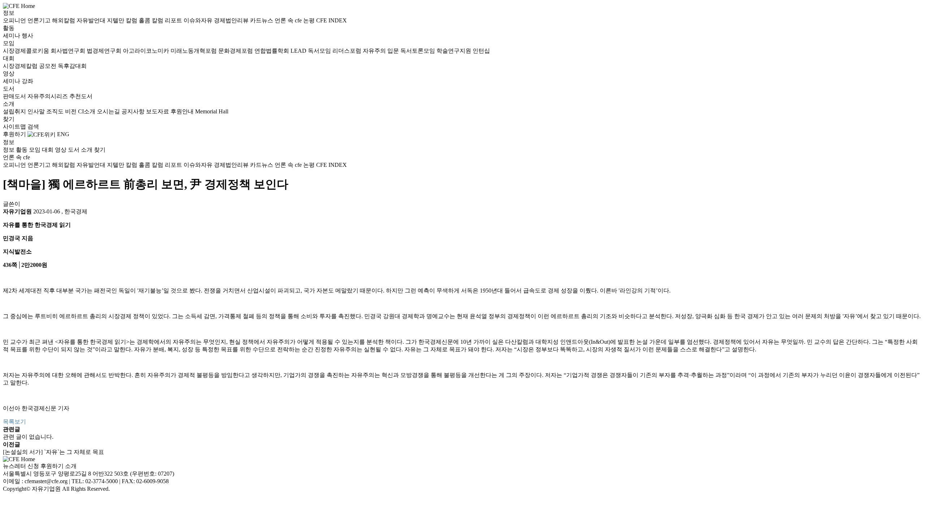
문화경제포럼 (236, 51)
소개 (8, 104)
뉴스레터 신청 (21, 466)
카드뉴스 (262, 20)
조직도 (55, 111)
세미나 (12, 35)
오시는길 (109, 111)
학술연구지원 (454, 51)
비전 (71, 111)
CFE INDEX (331, 20)
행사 (27, 35)
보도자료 (158, 111)
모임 (8, 43)
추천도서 (80, 96)
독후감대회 (72, 66)
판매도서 (15, 96)
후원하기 (14, 134)
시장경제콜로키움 (27, 51)
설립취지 (15, 111)
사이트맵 (15, 127)
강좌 (27, 81)
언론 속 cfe (289, 20)
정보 (8, 13)
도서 (8, 89)
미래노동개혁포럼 (194, 51)
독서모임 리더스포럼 (335, 51)
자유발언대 (92, 20)
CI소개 (87, 111)
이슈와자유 (199, 20)
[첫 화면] (19, 6)
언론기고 (39, 20)
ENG (63, 134)
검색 (33, 127)
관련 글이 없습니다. (28, 437)
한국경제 (75, 211)
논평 (309, 20)
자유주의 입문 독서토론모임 (399, 51)
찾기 (8, 119)
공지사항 (133, 111)
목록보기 (14, 422)
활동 (8, 28)
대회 (8, 58)
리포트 (174, 20)
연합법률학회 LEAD (281, 51)
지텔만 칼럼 (123, 20)
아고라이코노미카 (147, 51)
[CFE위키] (41, 134)
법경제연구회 (105, 51)
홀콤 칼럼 (152, 20)
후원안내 (183, 111)
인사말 (36, 111)
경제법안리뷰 (232, 20)
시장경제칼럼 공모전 (30, 66)
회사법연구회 (69, 51)
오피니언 (15, 20)
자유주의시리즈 (48, 96)
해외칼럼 (64, 20)
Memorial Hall (211, 111)
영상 (8, 73)
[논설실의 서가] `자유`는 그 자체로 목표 (53, 452)
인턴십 (481, 51)
